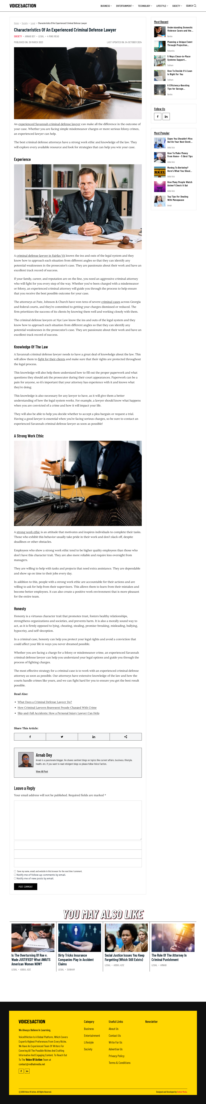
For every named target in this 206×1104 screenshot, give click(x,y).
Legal (33, 23)
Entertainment (124, 5)
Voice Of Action (30, 1092)
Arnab (169, 205)
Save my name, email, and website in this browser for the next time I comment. (49, 871)
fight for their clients (51, 359)
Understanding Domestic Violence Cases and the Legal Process (180, 30)
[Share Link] (30, 736)
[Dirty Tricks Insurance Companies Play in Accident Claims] (79, 938)
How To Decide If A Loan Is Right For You (179, 72)
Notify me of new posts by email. (35, 878)
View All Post (42, 771)
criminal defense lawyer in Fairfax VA (41, 255)
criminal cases (110, 302)
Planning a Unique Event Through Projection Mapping (179, 45)
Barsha (169, 36)
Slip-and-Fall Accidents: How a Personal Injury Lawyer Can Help (58, 713)
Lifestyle (161, 5)
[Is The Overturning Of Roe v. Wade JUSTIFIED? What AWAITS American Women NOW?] (32, 938)
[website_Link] (157, 116)
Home (16, 23)
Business (105, 5)
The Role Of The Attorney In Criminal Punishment (169, 957)
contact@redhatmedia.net (32, 1064)
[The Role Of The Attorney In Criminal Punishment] (173, 938)
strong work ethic (28, 532)
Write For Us (115, 1042)
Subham (170, 65)
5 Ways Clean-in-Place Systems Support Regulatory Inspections (179, 59)
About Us (113, 1029)
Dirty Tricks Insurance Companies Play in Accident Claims (76, 959)
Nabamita (170, 50)
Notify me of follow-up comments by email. (41, 874)
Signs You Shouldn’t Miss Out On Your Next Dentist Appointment (180, 142)
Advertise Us (115, 1049)
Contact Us (115, 1035)
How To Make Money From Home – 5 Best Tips (180, 154)
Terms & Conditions (119, 1062)
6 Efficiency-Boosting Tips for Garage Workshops (178, 89)
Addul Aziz (171, 147)
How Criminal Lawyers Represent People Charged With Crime (57, 707)
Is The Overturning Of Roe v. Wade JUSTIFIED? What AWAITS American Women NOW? (30, 959)
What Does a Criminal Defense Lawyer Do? (45, 702)
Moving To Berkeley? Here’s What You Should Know (179, 171)
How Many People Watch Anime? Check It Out (179, 183)
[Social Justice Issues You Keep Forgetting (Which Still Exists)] (126, 938)
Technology (144, 5)
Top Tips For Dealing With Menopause (177, 198)
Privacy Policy (116, 1056)
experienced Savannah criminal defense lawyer (49, 124)
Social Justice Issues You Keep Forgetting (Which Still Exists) (124, 957)
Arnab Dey (30, 36)
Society (176, 5)
